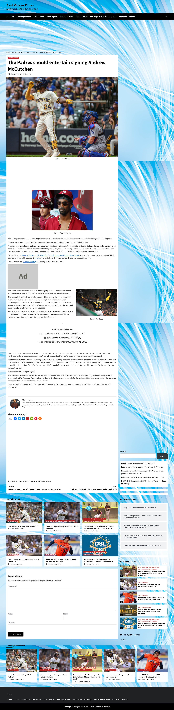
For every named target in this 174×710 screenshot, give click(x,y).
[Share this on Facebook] (15, 418)
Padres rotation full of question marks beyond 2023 (93, 487)
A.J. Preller (15, 481)
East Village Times (20, 5)
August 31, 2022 (79, 341)
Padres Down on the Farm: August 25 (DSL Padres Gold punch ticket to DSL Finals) (99, 527)
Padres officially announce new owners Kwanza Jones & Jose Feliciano (149, 611)
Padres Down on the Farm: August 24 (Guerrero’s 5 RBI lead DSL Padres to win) (98, 560)
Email (65, 614)
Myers (37, 258)
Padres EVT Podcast (127, 16)
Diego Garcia (96, 530)
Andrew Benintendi (29, 255)
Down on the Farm (89, 519)
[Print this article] (31, 418)
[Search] (166, 16)
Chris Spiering (25, 74)
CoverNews (94, 706)
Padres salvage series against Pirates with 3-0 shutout (142, 467)
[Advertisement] (87, 35)
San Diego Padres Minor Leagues (103, 16)
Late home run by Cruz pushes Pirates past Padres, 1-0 (142, 477)
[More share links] (40, 418)
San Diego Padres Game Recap (66, 521)
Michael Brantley (29, 262)
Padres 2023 (36, 481)
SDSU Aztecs (39, 16)
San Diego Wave (66, 16)
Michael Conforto (45, 255)
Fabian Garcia (20, 528)
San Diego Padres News (144, 607)
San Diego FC (52, 16)
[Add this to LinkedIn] (23, 418)
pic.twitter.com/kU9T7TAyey (68, 337)
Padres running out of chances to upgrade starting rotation (35, 487)
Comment (12, 586)
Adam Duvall (75, 255)
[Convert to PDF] (35, 418)
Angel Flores (19, 564)
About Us (10, 16)
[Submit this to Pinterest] (27, 418)
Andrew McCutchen (61, 255)
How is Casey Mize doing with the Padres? (23, 526)
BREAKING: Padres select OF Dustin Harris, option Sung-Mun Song (61, 560)
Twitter (123, 640)
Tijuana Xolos (81, 16)
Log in (9, 694)
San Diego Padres (24, 16)
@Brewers (51, 337)
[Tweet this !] (19, 418)
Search (123, 451)
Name (10, 614)
